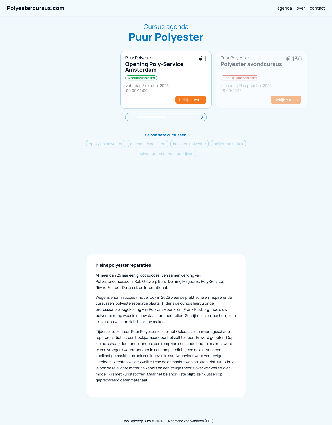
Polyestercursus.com (35, 8)
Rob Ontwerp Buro (137, 420)
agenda (284, 8)
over (300, 8)
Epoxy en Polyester (106, 143)
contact (317, 8)
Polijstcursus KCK (228, 143)
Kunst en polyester (189, 143)
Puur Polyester (139, 58)
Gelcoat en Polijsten (147, 143)
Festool (113, 287)
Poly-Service (212, 281)
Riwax (101, 287)
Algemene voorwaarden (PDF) (191, 420)
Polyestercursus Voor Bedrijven (166, 153)
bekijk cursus (190, 99)
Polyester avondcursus (251, 64)
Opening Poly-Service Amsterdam (154, 66)
